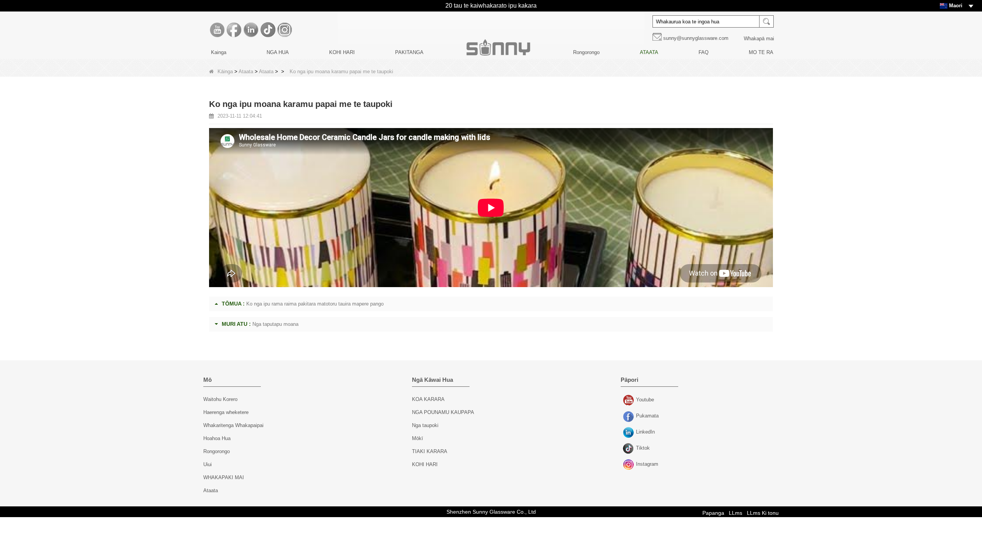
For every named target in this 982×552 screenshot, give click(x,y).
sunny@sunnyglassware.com (695, 38)
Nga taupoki (425, 425)
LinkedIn (629, 433)
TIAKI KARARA (429, 451)
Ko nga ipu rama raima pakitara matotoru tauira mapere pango (315, 304)
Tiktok (629, 449)
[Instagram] (284, 30)
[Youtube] (217, 30)
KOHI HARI (342, 52)
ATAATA (649, 52)
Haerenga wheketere (226, 412)
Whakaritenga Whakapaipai (233, 425)
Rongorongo (586, 52)
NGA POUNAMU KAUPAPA (443, 412)
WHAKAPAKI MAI (223, 477)
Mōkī (417, 438)
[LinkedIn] (251, 30)
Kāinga (225, 71)
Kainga (218, 52)
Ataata (246, 71)
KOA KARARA (428, 399)
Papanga (713, 513)
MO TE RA (761, 52)
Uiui (207, 464)
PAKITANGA (409, 52)
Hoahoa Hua (217, 438)
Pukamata (629, 417)
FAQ (703, 52)
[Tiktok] (267, 30)
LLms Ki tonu (763, 513)
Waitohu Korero (220, 399)
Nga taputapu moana (275, 324)
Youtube (629, 400)
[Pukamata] (234, 30)
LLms (735, 513)
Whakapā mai (759, 38)
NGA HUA (278, 52)
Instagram (629, 465)
